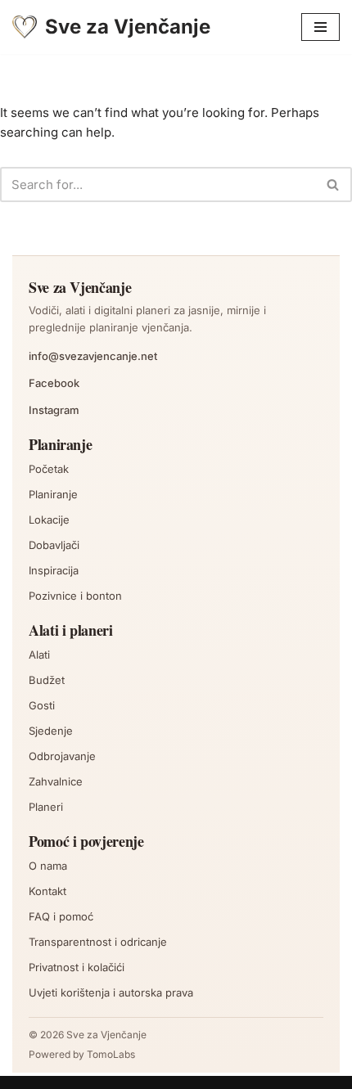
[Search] (333, 184)
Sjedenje (51, 730)
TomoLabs (111, 1054)
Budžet (47, 679)
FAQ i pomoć (61, 916)
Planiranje (53, 494)
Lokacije (49, 519)
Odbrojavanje (62, 756)
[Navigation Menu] (320, 27)
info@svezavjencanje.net (93, 355)
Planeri (46, 806)
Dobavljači (54, 544)
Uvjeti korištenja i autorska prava (111, 992)
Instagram (54, 409)
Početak (49, 468)
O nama (48, 865)
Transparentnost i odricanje (98, 941)
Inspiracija (54, 570)
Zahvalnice (56, 781)
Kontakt (47, 891)
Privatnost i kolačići (76, 967)
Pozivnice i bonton (75, 595)
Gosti (42, 705)
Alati (39, 654)
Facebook (54, 382)
